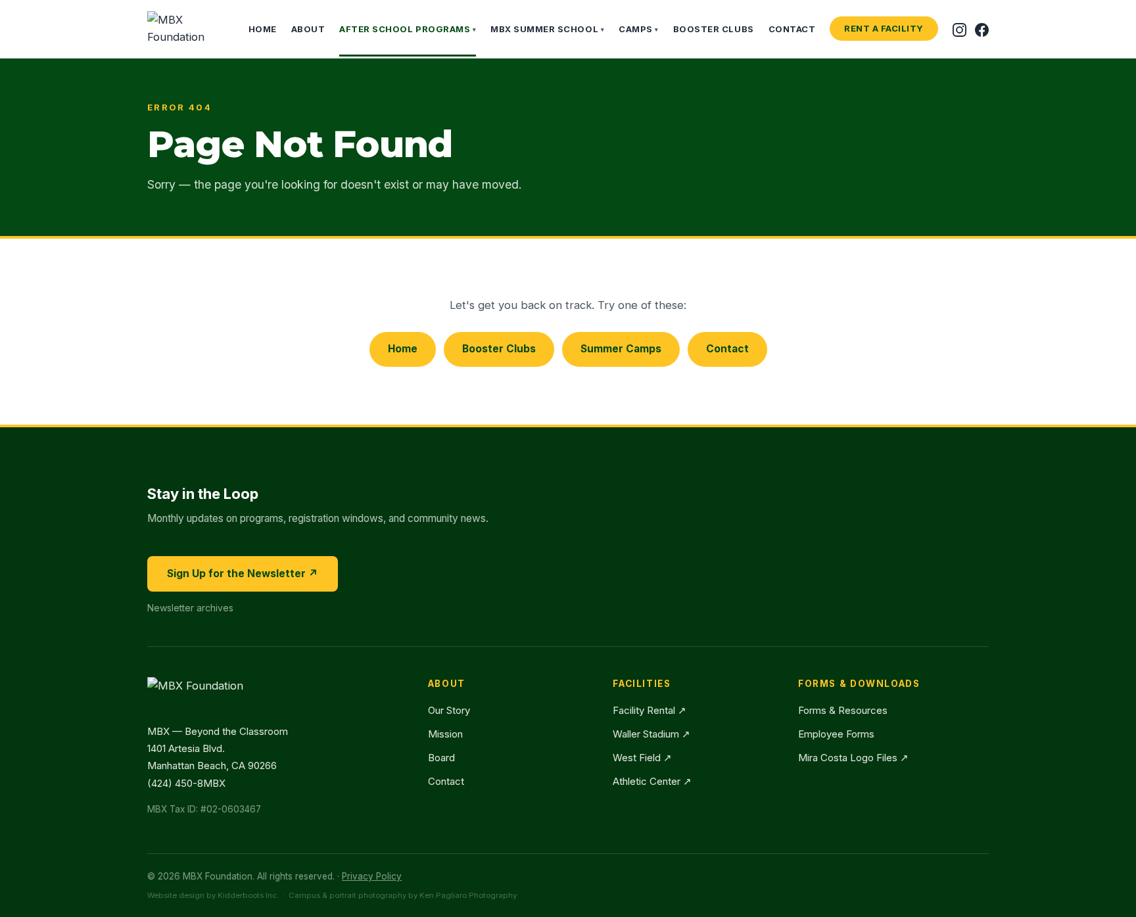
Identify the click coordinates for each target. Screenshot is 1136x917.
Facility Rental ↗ (649, 710)
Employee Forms (836, 734)
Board (441, 757)
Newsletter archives (190, 607)
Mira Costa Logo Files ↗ (853, 757)
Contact (792, 29)
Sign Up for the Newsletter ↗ (242, 573)
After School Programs (407, 29)
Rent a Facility (884, 28)
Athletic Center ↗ (652, 781)
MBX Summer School (547, 29)
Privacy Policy (372, 876)
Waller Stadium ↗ (651, 734)
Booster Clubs (713, 29)
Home (262, 29)
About (308, 29)
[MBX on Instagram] (959, 28)
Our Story (449, 710)
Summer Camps (620, 348)
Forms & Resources (843, 710)
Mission (445, 734)
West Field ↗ (642, 757)
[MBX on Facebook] (982, 28)
